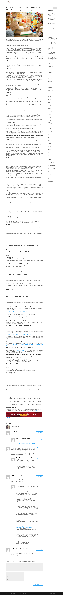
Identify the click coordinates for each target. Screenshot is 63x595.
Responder (39, 426)
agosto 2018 (50, 149)
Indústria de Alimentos (19, 10)
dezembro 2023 (50, 72)
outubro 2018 (50, 146)
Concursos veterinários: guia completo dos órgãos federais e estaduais (52, 26)
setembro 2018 (50, 147)
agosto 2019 (50, 131)
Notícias (49, 171)
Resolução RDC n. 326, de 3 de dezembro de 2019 (18, 330)
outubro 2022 (50, 78)
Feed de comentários (51, 181)
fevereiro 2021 (50, 104)
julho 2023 (49, 75)
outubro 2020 (50, 110)
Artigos (49, 160)
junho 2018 (49, 152)
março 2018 (49, 155)
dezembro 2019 (50, 125)
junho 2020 (49, 116)
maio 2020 (49, 117)
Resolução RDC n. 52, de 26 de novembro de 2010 (18, 306)
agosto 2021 (50, 95)
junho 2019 (49, 134)
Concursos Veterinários (51, 163)
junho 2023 (49, 76)
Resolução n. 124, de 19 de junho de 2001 (17, 316)
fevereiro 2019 (50, 140)
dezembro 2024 (50, 66)
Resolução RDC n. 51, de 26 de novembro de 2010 (18, 301)
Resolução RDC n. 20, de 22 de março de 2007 (17, 279)
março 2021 (49, 102)
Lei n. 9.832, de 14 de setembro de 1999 (16, 274)
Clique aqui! (8, 417)
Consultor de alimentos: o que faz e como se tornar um (52, 53)
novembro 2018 (50, 144)
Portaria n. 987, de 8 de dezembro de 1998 (17, 296)
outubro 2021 (50, 92)
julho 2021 (49, 96)
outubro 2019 (50, 128)
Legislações (25, 10)
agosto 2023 (50, 73)
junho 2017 (49, 156)
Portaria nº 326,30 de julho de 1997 (21, 350)
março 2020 (49, 120)
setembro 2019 (50, 129)
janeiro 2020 (50, 123)
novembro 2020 (50, 108)
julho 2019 (49, 132)
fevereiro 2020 (50, 122)
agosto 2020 (50, 113)
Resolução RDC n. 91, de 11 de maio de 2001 (17, 251)
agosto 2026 (50, 64)
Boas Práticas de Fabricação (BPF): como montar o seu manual (51, 18)
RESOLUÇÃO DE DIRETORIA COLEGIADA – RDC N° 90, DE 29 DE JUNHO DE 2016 (19, 268)
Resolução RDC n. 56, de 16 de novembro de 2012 (18, 325)
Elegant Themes (14, 593)
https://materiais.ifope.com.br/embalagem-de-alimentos (27, 443)
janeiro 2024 (50, 70)
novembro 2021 (50, 90)
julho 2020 (49, 114)
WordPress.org (50, 183)
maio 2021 (49, 99)
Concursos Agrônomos (51, 162)
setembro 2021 (50, 93)
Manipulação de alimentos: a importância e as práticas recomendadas (52, 43)
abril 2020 (49, 119)
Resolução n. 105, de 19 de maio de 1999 (16, 321)
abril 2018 (49, 153)
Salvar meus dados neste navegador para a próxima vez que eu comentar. (19, 581)
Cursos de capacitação (51, 165)
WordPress (25, 593)
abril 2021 (49, 101)
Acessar (49, 178)
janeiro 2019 (50, 141)
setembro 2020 (50, 111)
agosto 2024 (50, 67)
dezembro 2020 (50, 107)
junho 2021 (49, 98)
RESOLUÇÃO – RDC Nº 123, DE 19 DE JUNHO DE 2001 (15, 291)
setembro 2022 (50, 79)
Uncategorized (50, 174)
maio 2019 (49, 135)
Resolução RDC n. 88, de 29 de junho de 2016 (17, 263)
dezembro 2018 (50, 143)
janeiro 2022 (50, 87)
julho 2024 (49, 69)
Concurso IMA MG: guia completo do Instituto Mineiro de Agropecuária (51, 22)
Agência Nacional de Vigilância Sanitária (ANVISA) (20, 47)
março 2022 (49, 84)
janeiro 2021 (50, 105)
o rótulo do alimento (19, 100)
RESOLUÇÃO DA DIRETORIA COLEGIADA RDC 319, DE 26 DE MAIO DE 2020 (18, 334)
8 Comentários (30, 10)
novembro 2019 (50, 126)
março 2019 (49, 138)
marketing (9, 10)
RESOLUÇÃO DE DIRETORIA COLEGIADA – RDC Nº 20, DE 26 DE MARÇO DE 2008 (19, 311)
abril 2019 (49, 137)
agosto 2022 (50, 81)
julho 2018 (49, 150)
